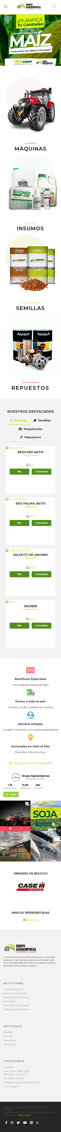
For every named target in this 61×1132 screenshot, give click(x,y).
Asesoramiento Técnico (16, 997)
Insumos (20, 420)
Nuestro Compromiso (15, 993)
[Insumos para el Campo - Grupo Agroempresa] (30, 187)
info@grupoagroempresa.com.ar (21, 1082)
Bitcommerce (24, 1115)
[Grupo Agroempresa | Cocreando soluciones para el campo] (29, 6)
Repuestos (32, 437)
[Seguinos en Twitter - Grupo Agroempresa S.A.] (18, 1123)
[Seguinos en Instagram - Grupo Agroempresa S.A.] (12, 1123)
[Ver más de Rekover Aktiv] (15, 447)
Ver (19, 471)
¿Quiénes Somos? (13, 989)
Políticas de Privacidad (15, 1009)
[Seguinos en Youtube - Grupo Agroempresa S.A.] (25, 1123)
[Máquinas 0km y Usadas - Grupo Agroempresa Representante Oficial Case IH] (30, 107)
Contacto (8, 1067)
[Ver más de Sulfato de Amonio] (18, 550)
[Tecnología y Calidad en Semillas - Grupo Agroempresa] (30, 267)
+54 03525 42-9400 (13, 1078)
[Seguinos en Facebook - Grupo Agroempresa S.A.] (6, 1123)
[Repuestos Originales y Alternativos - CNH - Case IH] (30, 346)
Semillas (44, 420)
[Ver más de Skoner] (11, 601)
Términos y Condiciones (16, 1005)
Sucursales (9, 1001)
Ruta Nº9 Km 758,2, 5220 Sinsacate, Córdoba (16, 1073)
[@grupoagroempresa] (15, 777)
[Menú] (6, 6)
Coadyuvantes (30, 455)
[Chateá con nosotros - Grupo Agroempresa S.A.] (37, 1123)
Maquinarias (33, 429)
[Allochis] (30, 920)
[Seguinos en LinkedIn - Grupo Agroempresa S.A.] (31, 1123)
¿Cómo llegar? (11, 1086)
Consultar (41, 471)
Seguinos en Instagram (32, 763)
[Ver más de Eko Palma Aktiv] (17, 498)
